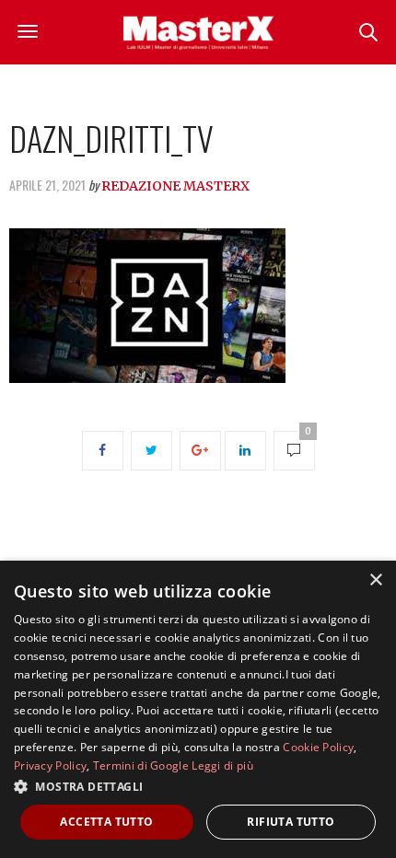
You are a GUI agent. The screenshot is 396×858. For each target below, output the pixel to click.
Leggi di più (222, 765)
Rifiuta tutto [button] (290, 821)
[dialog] (198, 709)
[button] (198, 786)
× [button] (375, 580)
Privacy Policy (50, 765)
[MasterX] (198, 32)
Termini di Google (141, 765)
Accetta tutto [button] (106, 821)
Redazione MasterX (175, 186)
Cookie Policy (318, 747)
